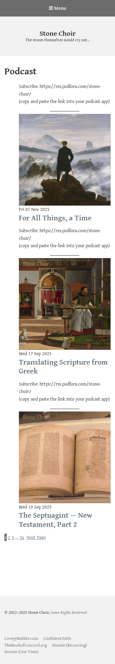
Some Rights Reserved (69, 612)
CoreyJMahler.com (21, 638)
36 (21, 537)
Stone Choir (58, 33)
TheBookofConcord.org (25, 645)
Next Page (36, 537)
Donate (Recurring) (69, 645)
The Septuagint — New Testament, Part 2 (55, 520)
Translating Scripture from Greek (63, 367)
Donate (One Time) (21, 651)
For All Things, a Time (55, 217)
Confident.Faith (57, 638)
